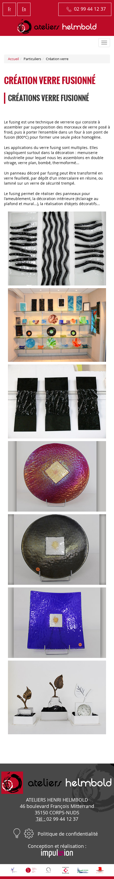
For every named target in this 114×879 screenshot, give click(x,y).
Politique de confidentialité (68, 834)
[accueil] (57, 26)
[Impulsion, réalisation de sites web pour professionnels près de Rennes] (57, 855)
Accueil (13, 59)
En (24, 9)
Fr (9, 9)
